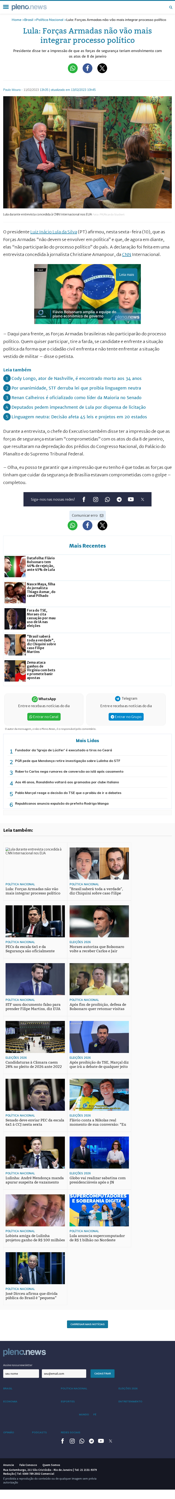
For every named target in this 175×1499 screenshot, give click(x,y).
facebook (84, 499)
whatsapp (107, 499)
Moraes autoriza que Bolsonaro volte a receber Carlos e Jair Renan (97, 951)
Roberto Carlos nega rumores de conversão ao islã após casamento (69, 771)
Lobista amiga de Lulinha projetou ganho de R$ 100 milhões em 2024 (35, 1240)
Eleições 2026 (80, 942)
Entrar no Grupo (127, 717)
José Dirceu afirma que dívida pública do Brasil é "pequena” (32, 1295)
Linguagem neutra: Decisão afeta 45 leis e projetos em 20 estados (79, 416)
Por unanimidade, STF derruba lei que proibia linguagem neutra (76, 388)
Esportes (68, 1401)
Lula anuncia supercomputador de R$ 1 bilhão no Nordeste (97, 1238)
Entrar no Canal (45, 717)
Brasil (28, 19)
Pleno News (29, 7)
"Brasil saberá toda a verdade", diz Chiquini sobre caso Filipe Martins (96, 893)
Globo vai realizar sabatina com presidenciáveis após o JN (98, 1180)
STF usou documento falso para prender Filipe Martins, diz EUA (33, 1006)
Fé (94, 1414)
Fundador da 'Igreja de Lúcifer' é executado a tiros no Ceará (63, 750)
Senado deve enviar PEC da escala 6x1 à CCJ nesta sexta (35, 1122)
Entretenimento (130, 1401)
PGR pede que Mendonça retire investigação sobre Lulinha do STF (67, 761)
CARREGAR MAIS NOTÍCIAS (87, 1324)
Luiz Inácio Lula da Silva (53, 231)
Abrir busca (170, 7)
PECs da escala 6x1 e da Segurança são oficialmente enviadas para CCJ (30, 951)
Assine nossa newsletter (17, 1365)
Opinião (8, 1432)
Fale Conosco (28, 1465)
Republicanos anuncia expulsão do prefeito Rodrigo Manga (62, 803)
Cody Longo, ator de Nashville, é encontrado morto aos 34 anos (77, 378)
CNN (126, 254)
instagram (95, 499)
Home (16, 19)
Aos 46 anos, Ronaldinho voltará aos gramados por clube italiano (67, 782)
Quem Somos (51, 1465)
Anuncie (8, 1465)
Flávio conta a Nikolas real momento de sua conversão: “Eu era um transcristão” (98, 1124)
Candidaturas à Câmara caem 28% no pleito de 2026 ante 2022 (34, 1064)
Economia (10, 1401)
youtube (130, 499)
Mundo (84, 1414)
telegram (119, 499)
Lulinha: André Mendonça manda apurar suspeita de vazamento (35, 1180)
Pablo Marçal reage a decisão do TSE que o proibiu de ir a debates (68, 793)
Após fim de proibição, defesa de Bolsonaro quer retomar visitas (98, 1006)
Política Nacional (49, 19)
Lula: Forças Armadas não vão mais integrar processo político (33, 891)
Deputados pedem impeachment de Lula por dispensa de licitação (79, 407)
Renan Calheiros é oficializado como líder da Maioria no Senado (76, 397)
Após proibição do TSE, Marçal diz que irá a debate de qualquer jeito (99, 1064)
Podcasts (39, 1432)
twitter (142, 499)
